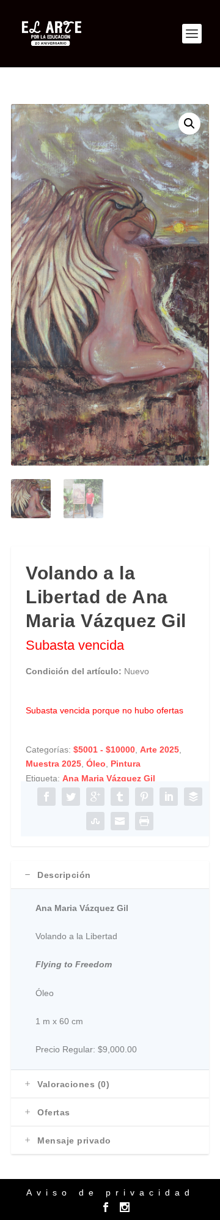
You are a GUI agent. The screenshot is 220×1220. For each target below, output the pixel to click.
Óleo (96, 763)
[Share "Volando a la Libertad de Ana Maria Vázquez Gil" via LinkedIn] (169, 796)
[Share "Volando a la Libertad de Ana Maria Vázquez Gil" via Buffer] (193, 796)
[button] (189, 124)
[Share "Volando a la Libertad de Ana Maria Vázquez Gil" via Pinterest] (144, 796)
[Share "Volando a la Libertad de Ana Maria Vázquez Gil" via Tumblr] (120, 796)
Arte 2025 (159, 749)
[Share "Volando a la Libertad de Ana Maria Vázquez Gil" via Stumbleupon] (95, 821)
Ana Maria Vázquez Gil (108, 778)
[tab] (110, 875)
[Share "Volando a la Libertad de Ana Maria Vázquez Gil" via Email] (120, 821)
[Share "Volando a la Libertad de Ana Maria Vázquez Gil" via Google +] (95, 796)
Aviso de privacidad (110, 1192)
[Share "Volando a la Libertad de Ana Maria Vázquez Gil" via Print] (144, 821)
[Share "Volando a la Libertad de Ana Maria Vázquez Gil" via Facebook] (46, 796)
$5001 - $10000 (104, 749)
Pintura (126, 763)
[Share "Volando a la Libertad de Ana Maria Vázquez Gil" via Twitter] (71, 796)
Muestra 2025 (53, 763)
